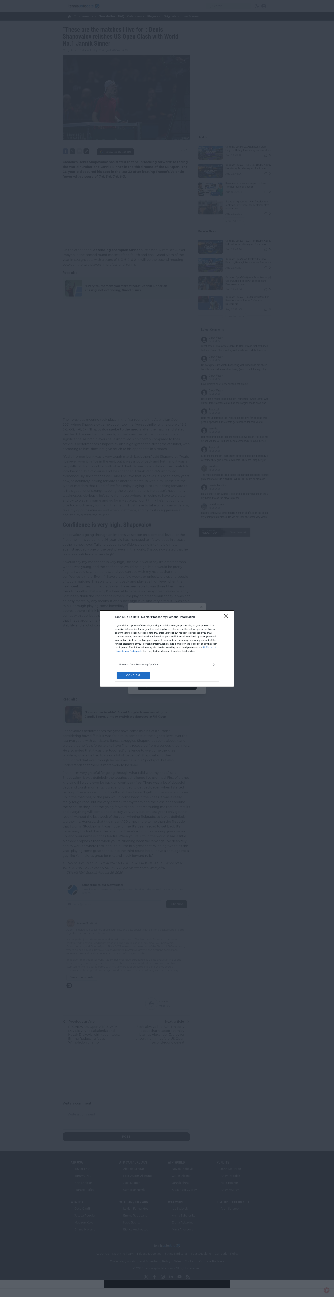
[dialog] (167, 648)
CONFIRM (133, 675)
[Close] (227, 617)
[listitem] (167, 664)
